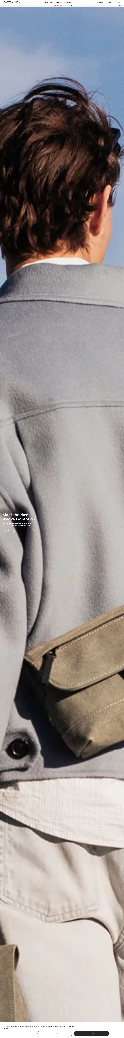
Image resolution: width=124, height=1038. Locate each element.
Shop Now (8, 531)
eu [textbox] (110, 2)
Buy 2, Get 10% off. (56, 5)
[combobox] (101, 2)
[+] (120, 6)
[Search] (97, 2)
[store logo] (11, 2)
